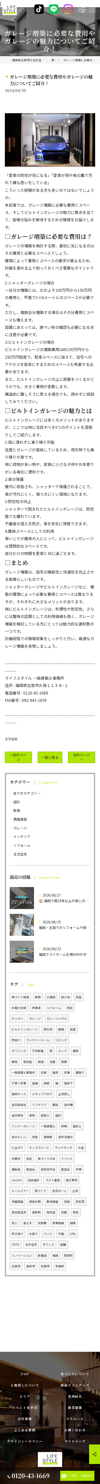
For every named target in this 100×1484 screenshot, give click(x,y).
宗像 (67, 1072)
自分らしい (19, 1137)
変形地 (48, 1029)
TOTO (15, 1244)
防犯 (70, 1008)
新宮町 (68, 1255)
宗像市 (45, 1266)
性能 (35, 1137)
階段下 (68, 1083)
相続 (47, 1083)
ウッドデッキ (63, 1148)
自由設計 (34, 1180)
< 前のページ (18, 757)
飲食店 (42, 1255)
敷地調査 (52, 1201)
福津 (55, 1072)
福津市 (30, 1266)
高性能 (27, 1062)
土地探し (64, 1094)
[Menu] (92, 9)
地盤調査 (17, 1201)
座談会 (65, 1169)
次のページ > (81, 757)
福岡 (55, 1255)
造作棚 (68, 1105)
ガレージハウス (57, 1018)
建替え (45, 1115)
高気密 (51, 1212)
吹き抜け (17, 1234)
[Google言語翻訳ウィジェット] (81, 9)
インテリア (21, 836)
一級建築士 (48, 1126)
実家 (32, 1115)
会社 (29, 1159)
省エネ (27, 1223)
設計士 (77, 1126)
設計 (16, 801)
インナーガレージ (23, 1126)
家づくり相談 (20, 997)
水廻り (33, 1234)
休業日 (16, 1159)
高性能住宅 (19, 1212)
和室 (73, 1029)
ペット (48, 1234)
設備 (35, 1083)
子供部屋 (38, 1051)
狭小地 (65, 997)
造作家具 (17, 1115)
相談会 (30, 1169)
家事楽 (36, 1008)
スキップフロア (42, 1094)
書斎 (76, 1051)
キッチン (17, 1018)
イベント (67, 1159)
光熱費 (42, 1223)
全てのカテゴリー (27, 793)
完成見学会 (48, 1169)
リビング (61, 1040)
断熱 (38, 997)
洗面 (52, 1062)
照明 (64, 1126)
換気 (76, 1212)
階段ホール (19, 1094)
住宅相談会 (19, 1105)
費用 (14, 1062)
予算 (79, 1169)
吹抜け (16, 1040)
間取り (80, 1072)
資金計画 (35, 1201)
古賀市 (16, 1266)
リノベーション (22, 1255)
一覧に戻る (50, 757)
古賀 (44, 1072)
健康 (73, 1223)
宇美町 (59, 1266)
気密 (79, 997)
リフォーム (21, 845)
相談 (41, 1062)
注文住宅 (11, 739)
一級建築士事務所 (23, 1072)
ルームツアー (20, 1191)
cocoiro (17, 1180)
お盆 (81, 1148)
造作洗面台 (65, 1137)
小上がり (17, 1148)
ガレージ (20, 828)
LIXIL (73, 1234)
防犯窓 (80, 1201)
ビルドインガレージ (25, 1029)
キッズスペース (39, 1148)
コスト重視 (52, 1180)
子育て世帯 (19, 1083)
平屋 (61, 1234)
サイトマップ (75, 1441)
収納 (67, 1201)
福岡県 (48, 1137)
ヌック (62, 1051)
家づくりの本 (46, 1159)
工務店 (51, 997)
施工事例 (71, 1180)
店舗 (63, 1244)
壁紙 (55, 1105)
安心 (14, 1223)
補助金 (16, 1169)
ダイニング (19, 1051)
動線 (61, 1029)
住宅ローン (59, 1191)
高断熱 (36, 1212)
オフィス (48, 1244)
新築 (16, 810)
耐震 (64, 1212)
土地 (75, 1191)
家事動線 (58, 1223)
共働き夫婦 (19, 1008)
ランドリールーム (38, 1040)
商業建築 (20, 819)
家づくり (40, 1191)
